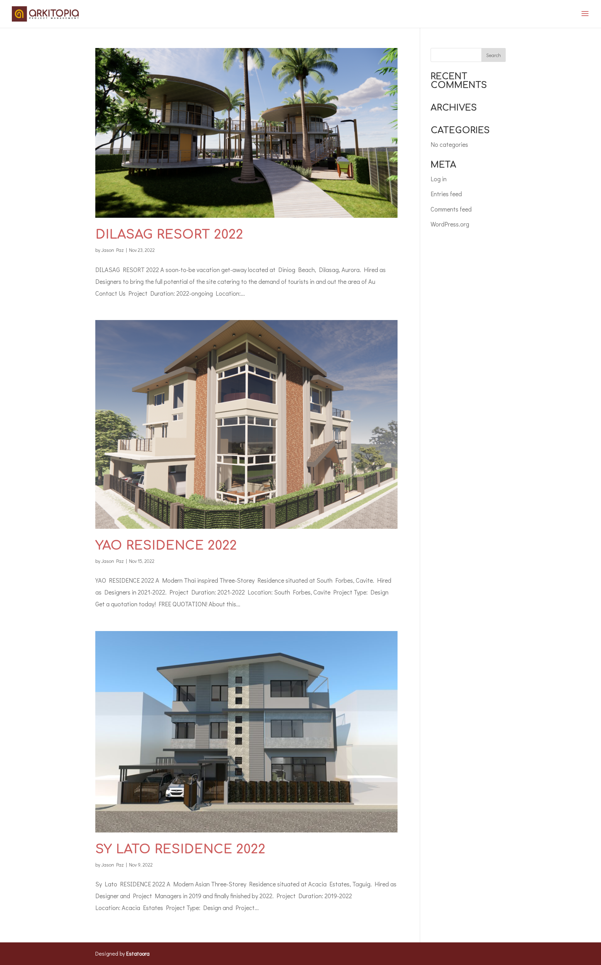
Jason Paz (112, 250)
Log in (439, 179)
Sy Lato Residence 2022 (180, 849)
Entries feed (446, 194)
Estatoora (138, 953)
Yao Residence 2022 (166, 545)
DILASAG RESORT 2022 (169, 234)
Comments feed (451, 209)
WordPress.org (450, 224)
